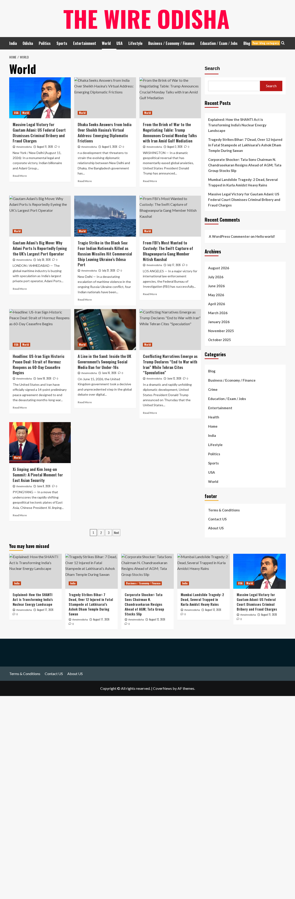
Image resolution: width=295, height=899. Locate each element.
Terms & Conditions (224, 510)
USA (119, 43)
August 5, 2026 (109, 146)
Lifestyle (135, 43)
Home (213, 426)
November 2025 (221, 331)
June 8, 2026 (43, 486)
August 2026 (218, 268)
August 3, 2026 (175, 146)
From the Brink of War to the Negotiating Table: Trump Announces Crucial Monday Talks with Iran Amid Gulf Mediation (170, 133)
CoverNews (162, 688)
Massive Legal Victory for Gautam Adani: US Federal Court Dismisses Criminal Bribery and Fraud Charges (39, 133)
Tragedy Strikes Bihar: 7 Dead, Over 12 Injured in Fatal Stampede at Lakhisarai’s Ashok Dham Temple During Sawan (245, 145)
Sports (61, 43)
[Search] (283, 43)
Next (116, 532)
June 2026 (216, 286)
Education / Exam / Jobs (219, 43)
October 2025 (219, 340)
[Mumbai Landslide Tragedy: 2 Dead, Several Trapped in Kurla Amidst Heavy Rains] (203, 571)
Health (213, 417)
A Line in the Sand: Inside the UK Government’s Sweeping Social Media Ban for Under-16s (104, 361)
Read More (20, 175)
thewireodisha (24, 146)
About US (216, 528)
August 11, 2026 (45, 146)
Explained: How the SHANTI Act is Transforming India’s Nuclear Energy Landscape (237, 125)
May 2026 (216, 295)
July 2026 (215, 277)
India (13, 43)
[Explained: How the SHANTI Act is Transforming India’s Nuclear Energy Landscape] (35, 571)
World (106, 43)
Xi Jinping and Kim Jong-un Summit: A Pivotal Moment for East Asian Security (38, 474)
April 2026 (216, 304)
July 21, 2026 (108, 270)
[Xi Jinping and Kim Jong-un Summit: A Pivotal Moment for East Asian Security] (40, 442)
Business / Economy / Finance (171, 43)
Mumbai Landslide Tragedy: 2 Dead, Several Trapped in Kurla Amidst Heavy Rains (243, 182)
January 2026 (219, 322)
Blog (261, 43)
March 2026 (217, 313)
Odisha (28, 43)
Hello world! (265, 236)
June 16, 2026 (109, 373)
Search (212, 68)
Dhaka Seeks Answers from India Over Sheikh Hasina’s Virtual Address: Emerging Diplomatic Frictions (104, 133)
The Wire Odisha (146, 18)
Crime (213, 389)
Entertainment (84, 43)
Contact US (217, 519)
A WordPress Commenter (229, 236)
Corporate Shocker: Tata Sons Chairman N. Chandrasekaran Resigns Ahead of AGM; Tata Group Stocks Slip (244, 165)
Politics (45, 43)
